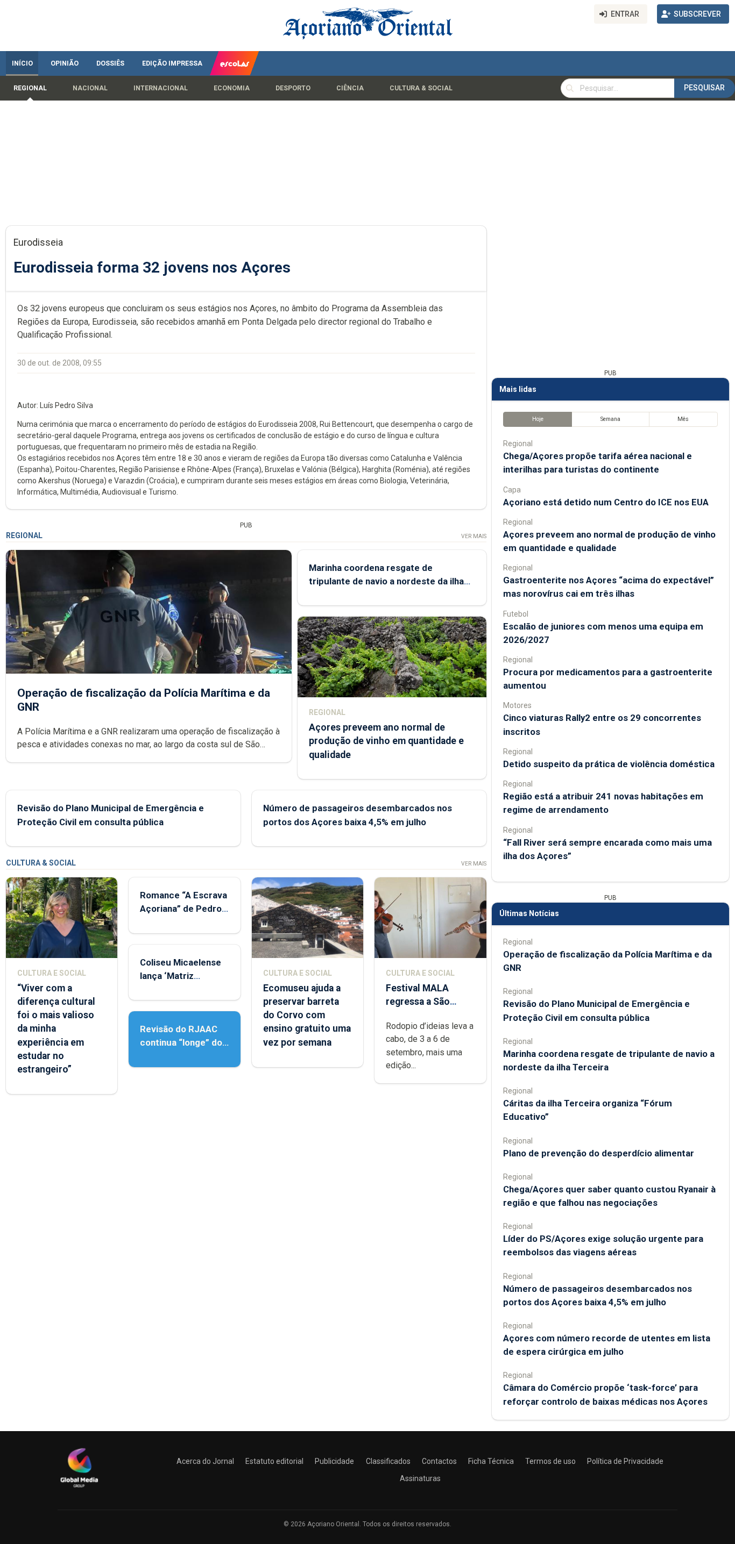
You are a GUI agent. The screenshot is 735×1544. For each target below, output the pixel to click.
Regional (30, 88)
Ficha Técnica (491, 1461)
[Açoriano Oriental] (79, 1488)
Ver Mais (473, 536)
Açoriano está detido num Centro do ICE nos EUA (606, 502)
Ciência (350, 88)
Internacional (160, 88)
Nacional (90, 88)
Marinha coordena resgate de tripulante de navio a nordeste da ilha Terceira (386, 581)
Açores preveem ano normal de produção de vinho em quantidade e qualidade (386, 741)
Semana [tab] (610, 419)
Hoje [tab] (537, 419)
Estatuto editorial (274, 1461)
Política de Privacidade (625, 1461)
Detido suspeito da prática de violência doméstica (609, 764)
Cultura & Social (421, 88)
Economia (232, 88)
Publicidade (334, 1461)
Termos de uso (550, 1461)
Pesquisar (704, 87)
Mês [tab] (683, 419)
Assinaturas (420, 1478)
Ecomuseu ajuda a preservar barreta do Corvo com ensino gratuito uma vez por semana (307, 1015)
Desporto (292, 88)
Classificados (388, 1461)
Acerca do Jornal (205, 1461)
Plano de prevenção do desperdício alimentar (598, 1153)
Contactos (439, 1461)
